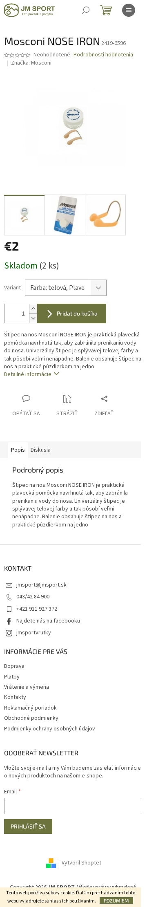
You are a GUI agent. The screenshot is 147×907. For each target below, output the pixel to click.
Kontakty (15, 697)
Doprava (14, 666)
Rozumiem (116, 900)
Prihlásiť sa (28, 826)
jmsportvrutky (33, 633)
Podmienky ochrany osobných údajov (49, 729)
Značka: (31, 63)
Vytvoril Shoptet (81, 863)
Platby (12, 677)
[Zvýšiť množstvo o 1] (33, 309)
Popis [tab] (18, 450)
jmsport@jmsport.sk (41, 585)
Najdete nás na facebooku (48, 621)
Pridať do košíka (77, 313)
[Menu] (128, 10)
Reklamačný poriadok (30, 708)
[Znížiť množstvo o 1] (33, 318)
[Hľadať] (86, 10)
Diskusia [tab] (41, 450)
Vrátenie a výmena (26, 687)
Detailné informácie (27, 374)
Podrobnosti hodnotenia (103, 55)
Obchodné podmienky (31, 718)
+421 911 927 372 (36, 609)
